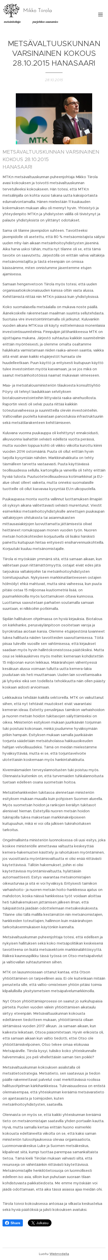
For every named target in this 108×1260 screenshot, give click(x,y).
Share (15, 1223)
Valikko (100, 14)
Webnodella (59, 1254)
